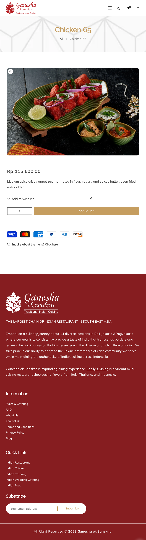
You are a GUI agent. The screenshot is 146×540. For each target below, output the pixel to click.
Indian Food (13, 485)
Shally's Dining (97, 369)
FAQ (9, 409)
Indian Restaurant (18, 462)
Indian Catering (16, 474)
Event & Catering (17, 403)
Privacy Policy (15, 432)
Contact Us (13, 421)
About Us (12, 415)
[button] (110, 8)
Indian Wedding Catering (22, 479)
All (61, 39)
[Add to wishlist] (18, 199)
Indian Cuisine (15, 468)
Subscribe (72, 508)
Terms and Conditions (20, 427)
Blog (9, 438)
